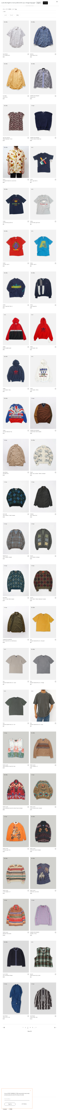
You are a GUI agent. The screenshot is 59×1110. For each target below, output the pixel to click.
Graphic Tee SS (33, 264)
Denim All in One (6, 1017)
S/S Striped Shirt (6, 55)
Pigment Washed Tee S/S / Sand (9, 682)
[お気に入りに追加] (28, 54)
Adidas (31, 179)
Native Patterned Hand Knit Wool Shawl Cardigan (13, 808)
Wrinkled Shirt (6, 473)
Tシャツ (11, 15)
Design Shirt (32, 97)
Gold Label (5, 514)
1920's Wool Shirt (33, 515)
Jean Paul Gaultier (6, 137)
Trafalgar (32, 514)
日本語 (10, 1109)
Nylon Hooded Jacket (7, 348)
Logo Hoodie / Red (33, 348)
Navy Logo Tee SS (33, 180)
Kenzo (4, 179)
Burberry (31, 54)
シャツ (5, 15)
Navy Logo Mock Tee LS (7, 306)
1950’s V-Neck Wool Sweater (8, 599)
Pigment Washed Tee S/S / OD (9, 724)
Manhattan (5, 597)
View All (29, 1031)
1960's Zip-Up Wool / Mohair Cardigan (37, 473)
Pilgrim (31, 472)
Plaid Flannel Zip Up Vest (35, 975)
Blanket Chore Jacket (7, 933)
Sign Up (10, 1104)
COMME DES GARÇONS (34, 137)
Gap (31, 639)
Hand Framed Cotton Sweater (36, 808)
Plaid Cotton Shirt (33, 55)
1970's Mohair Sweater (7, 557)
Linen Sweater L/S (34, 766)
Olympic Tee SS (6, 264)
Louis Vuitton (5, 974)
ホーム (4, 9)
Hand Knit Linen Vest (34, 891)
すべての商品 (8, 9)
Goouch (31, 974)
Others (17, 15)
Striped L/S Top (33, 933)
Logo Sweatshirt (33, 306)
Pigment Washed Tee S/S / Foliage (37, 682)
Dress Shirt (5, 97)
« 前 (4, 1027)
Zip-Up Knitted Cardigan (8, 975)
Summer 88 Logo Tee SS (8, 222)
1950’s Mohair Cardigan (35, 557)
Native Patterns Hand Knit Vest (9, 766)
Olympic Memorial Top (7, 431)
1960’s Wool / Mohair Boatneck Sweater (38, 599)
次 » (55, 1027)
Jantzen (31, 597)
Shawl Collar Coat (33, 1017)
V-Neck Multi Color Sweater (35, 431)
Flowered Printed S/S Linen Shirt (9, 180)
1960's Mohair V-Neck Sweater (9, 515)
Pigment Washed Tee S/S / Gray (36, 724)
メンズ (13, 9)
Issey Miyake (5, 54)
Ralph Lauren (5, 806)
